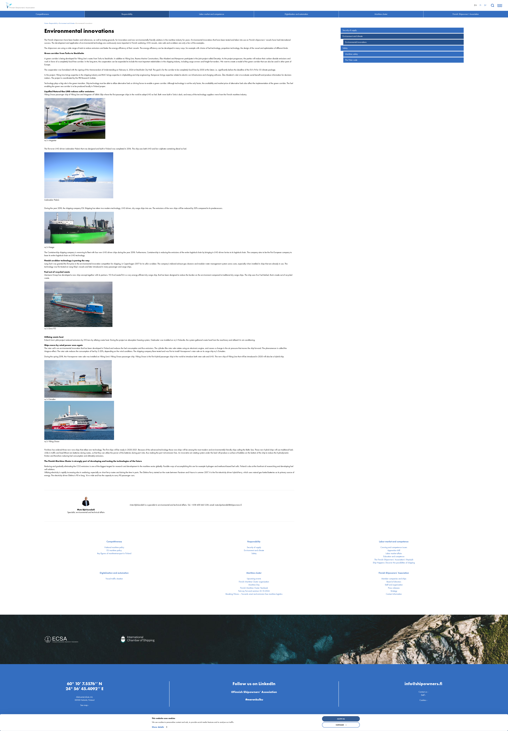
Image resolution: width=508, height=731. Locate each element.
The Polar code (351, 60)
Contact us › (423, 691)
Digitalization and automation (114, 573)
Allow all (341, 719)
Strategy (394, 591)
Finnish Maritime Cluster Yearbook (254, 588)
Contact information (394, 594)
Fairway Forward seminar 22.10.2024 (254, 591)
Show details (158, 727)
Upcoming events (254, 579)
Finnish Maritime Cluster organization (254, 582)
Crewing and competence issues (393, 547)
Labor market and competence (394, 541)
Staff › (423, 695)
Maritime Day (254, 585)
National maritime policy (114, 547)
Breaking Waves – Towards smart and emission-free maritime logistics (254, 594)
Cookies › (423, 700)
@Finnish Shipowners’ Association (254, 692)
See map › (84, 705)
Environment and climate (66, 23)
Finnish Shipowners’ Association (394, 573)
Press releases (394, 588)
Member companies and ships (393, 579)
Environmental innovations (356, 42)
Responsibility (53, 23)
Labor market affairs (394, 553)
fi (480, 5)
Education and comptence (393, 556)
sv (485, 5)
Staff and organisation (394, 585)
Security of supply (350, 30)
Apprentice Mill (393, 550)
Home (46, 23)
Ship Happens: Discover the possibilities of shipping (394, 563)
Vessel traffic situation (114, 579)
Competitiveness (114, 541)
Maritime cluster (254, 573)
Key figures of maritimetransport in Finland (114, 553)
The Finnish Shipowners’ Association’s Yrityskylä (393, 560)
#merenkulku (254, 699)
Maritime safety (351, 54)
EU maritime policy (114, 550)
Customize (340, 725)
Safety (345, 48)
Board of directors (394, 582)
